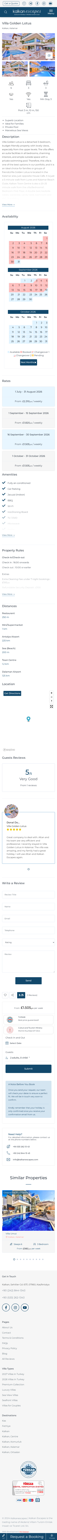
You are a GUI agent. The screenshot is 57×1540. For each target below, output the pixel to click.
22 (24, 294)
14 (30, 332)
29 (24, 299)
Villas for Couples (11, 1405)
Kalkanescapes (19, 1518)
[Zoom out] (52, 697)
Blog (4, 1353)
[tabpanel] (28, 838)
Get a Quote (11, 3)
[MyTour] (26, 12)
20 (12, 294)
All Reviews (8, 1359)
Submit (28, 1068)
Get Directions (12, 693)
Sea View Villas (10, 1395)
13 (24, 332)
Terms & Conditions (13, 1338)
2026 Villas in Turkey (13, 1379)
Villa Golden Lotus (16, 826)
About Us (7, 1327)
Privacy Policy (9, 1348)
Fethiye (6, 1426)
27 (12, 299)
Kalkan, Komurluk (12, 1441)
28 (18, 299)
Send (28, 980)
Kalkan (6, 1431)
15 (36, 332)
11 (13, 332)
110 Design (24, 1532)
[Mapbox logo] (9, 749)
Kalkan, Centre (10, 1436)
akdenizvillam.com (12, 1313)
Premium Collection (13, 1384)
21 (19, 294)
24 (36, 294)
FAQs (5, 1343)
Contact (6, 1332)
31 (19, 261)
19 (46, 290)
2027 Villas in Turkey (13, 1374)
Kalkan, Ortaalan (11, 1452)
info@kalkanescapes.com (25, 1159)
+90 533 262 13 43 (21, 1146)
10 (46, 327)
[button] (5, 12)
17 (46, 332)
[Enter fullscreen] (52, 706)
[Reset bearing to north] (52, 701)
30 (30, 299)
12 (19, 332)
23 (30, 294)
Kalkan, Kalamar (11, 1447)
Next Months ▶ (28, 362)
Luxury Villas (9, 1390)
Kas (4, 1420)
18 (12, 336)
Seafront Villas (10, 1400)
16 (41, 332)
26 (46, 294)
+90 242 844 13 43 (21, 1153)
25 (41, 294)
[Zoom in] (52, 693)
